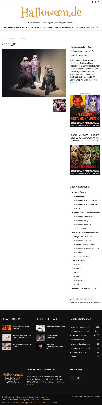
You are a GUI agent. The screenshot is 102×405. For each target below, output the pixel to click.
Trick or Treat (80, 228)
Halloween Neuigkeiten (83, 288)
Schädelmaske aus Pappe (56, 326)
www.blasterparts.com (10, 402)
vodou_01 (12, 38)
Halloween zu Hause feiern (85, 212)
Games (77, 276)
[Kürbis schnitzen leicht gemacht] (6, 328)
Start (4, 38)
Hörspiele (78, 280)
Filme (76, 272)
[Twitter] (98, 1)
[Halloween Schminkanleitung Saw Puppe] (40, 346)
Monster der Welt (81, 256)
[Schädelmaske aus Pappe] (40, 328)
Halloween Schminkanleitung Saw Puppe (55, 346)
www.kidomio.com (50, 402)
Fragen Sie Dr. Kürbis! (83, 236)
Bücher (77, 264)
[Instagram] (95, 1)
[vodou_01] (34, 96)
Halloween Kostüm (83, 299)
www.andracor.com (43, 400)
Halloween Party (81, 220)
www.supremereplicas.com (31, 402)
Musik (76, 284)
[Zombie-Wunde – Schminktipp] (40, 337)
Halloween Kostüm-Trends (85, 200)
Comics (77, 268)
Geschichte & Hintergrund (85, 232)
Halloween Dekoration (84, 216)
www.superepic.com (26, 400)
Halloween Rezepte (82, 224)
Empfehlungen (78, 260)
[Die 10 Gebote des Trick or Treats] (6, 346)
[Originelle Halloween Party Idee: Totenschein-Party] (6, 337)
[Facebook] (92, 1)
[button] (97, 27)
